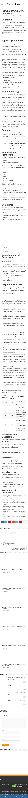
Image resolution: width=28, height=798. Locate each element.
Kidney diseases (13, 15)
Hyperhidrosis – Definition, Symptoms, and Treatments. (18, 548)
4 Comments (22, 15)
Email (3, 734)
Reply (25, 689)
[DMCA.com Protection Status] (17, 786)
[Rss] (14, 788)
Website (3, 739)
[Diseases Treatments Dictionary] (14, 3)
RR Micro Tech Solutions (11, 784)
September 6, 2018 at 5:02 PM (20, 685)
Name (3, 730)
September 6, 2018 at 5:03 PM (20, 692)
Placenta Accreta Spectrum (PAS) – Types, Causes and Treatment (12, 570)
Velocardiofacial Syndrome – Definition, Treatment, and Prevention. (9, 544)
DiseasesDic (5, 15)
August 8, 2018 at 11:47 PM (21, 677)
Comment (4, 717)
